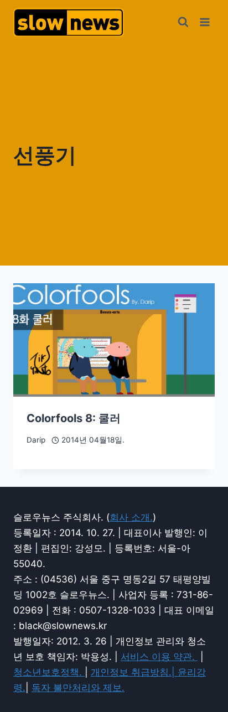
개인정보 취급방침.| (134, 672)
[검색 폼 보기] (183, 22)
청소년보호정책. (49, 672)
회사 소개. (131, 517)
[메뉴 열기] (204, 21)
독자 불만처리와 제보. (78, 687)
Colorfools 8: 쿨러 (74, 418)
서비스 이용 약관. (159, 656)
